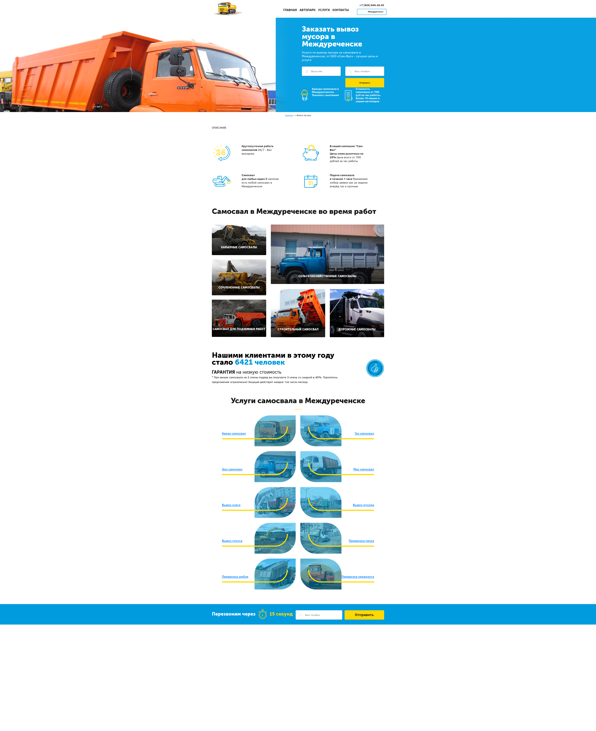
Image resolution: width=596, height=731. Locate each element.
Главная (290, 10)
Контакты (340, 10)
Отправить (364, 82)
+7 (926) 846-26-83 (371, 5)
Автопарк (308, 10)
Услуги (324, 10)
